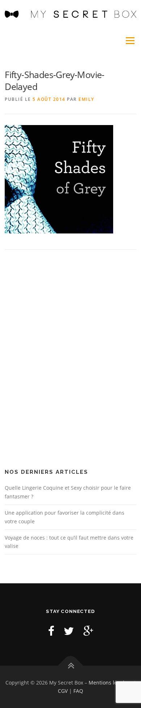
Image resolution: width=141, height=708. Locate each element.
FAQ (78, 690)
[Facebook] (51, 630)
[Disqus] (70, 361)
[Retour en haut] (71, 665)
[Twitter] (69, 630)
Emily (86, 99)
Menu (129, 41)
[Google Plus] (88, 630)
